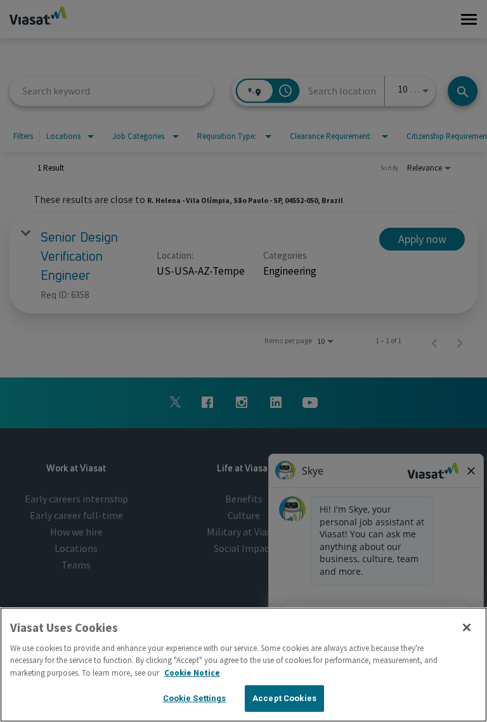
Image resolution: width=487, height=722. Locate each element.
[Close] (467, 627)
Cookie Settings (194, 698)
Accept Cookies (284, 698)
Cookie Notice (192, 672)
